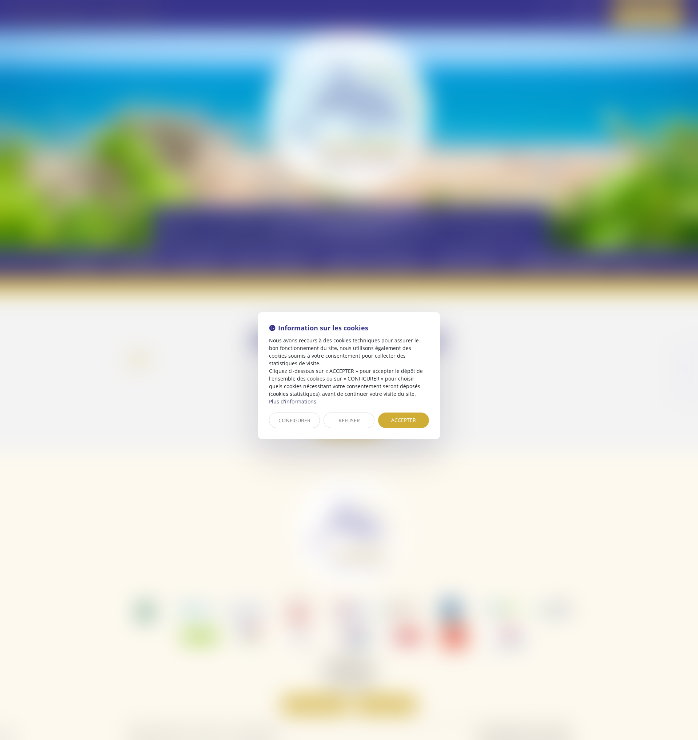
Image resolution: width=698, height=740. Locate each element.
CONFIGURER (294, 420)
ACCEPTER (403, 420)
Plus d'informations (292, 401)
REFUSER (349, 420)
